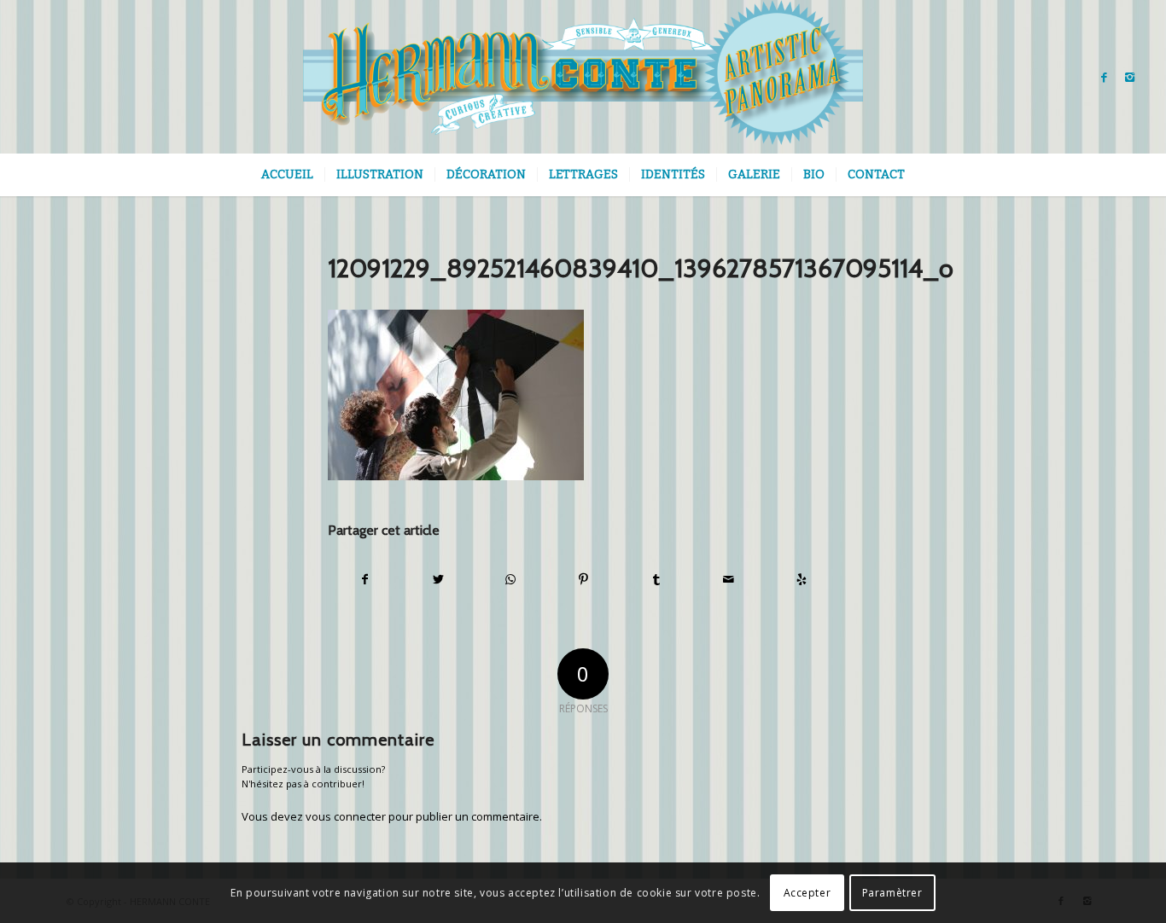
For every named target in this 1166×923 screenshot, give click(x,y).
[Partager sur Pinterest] (583, 579)
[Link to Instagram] (1130, 77)
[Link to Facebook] (1104, 77)
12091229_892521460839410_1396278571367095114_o (640, 268)
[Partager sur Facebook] (365, 579)
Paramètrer (892, 892)
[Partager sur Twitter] (438, 579)
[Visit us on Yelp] (801, 579)
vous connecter (346, 816)
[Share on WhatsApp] (510, 579)
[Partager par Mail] (729, 579)
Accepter (807, 892)
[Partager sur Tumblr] (656, 579)
